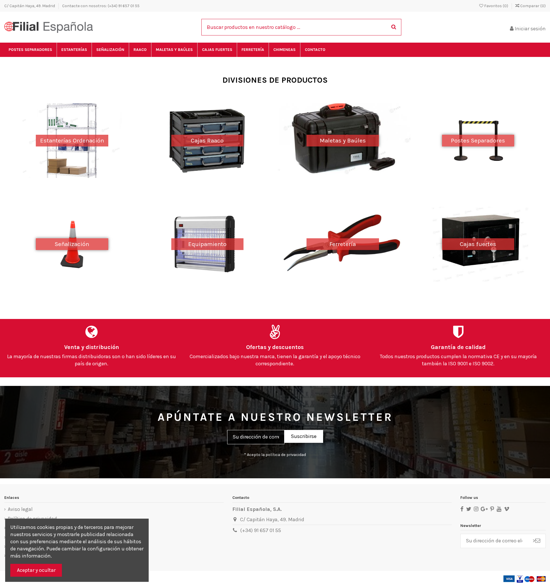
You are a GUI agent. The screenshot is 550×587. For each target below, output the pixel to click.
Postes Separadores (478, 140)
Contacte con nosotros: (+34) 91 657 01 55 (101, 5)
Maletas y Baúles (343, 140)
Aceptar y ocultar (36, 570)
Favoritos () (496, 5)
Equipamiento (207, 244)
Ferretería (342, 244)
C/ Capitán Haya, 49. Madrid (30, 5)
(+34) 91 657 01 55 (260, 530)
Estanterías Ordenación (72, 140)
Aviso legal (20, 509)
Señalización (72, 244)
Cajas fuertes (478, 244)
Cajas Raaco (207, 140)
